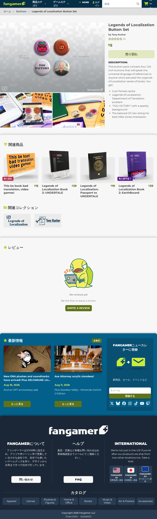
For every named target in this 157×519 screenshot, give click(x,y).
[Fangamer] (14, 4)
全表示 (97, 340)
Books (88, 501)
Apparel (11, 501)
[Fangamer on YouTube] (142, 403)
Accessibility (86, 516)
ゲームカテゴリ (59, 3)
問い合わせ (26, 479)
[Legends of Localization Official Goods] (17, 220)
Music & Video (107, 501)
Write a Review (78, 308)
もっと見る (17, 403)
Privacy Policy (72, 516)
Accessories (145, 501)
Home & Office (69, 501)
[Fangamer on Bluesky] (118, 403)
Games (30, 501)
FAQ (78, 479)
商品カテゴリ (37, 3)
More (85, 2)
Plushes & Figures (50, 501)
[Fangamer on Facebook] (124, 403)
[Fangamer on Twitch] (148, 403)
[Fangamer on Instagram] (130, 403)
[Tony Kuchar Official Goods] (47, 220)
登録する (130, 396)
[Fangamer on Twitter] (112, 403)
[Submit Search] (138, 4)
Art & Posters (126, 501)
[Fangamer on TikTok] (136, 403)
